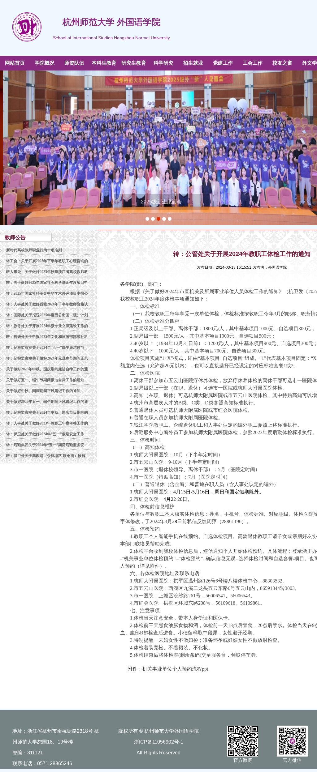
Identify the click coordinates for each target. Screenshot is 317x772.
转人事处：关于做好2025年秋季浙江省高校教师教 (47, 272)
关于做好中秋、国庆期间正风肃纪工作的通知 (43, 391)
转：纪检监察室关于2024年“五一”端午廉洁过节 (45, 347)
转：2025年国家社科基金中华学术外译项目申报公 (47, 293)
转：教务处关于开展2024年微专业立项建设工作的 (47, 326)
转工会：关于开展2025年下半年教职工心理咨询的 (47, 261)
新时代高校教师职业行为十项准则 (34, 250)
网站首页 (15, 63)
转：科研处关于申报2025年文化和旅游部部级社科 (47, 337)
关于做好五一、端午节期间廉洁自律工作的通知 (45, 380)
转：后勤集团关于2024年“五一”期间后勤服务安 (45, 445)
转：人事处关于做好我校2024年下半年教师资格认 (47, 304)
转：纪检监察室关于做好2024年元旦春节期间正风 (47, 358)
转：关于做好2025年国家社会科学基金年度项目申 (47, 282)
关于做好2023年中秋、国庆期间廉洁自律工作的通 (47, 369)
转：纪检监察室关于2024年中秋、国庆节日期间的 (47, 412)
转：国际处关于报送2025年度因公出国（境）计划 (47, 315)
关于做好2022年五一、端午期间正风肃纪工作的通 (47, 401)
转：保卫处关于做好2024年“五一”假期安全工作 (45, 434)
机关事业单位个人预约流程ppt (175, 669)
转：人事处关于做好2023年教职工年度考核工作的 (47, 423)
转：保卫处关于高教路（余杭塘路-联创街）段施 (45, 456)
